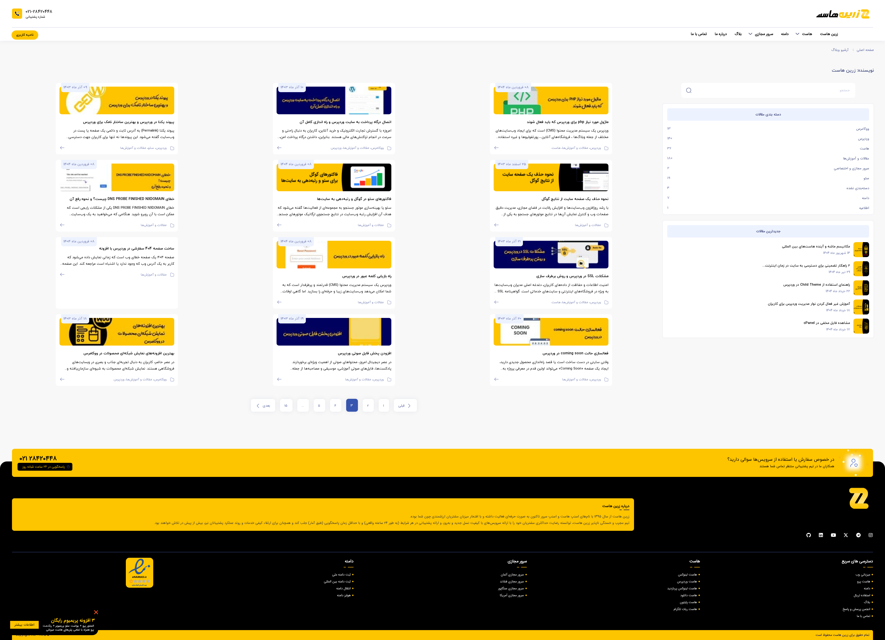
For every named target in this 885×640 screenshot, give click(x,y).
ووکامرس (862, 129)
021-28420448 (39, 11)
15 (285, 405)
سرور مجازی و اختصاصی (851, 168)
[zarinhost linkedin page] (821, 535)
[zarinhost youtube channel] (833, 535)
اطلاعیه (864, 208)
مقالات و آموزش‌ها (856, 158)
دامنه (785, 34)
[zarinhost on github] (808, 535)
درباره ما (721, 34)
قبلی (401, 405)
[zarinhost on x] (846, 535)
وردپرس (863, 138)
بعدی (266, 405)
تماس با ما (699, 34)
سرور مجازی (764, 34)
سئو (866, 178)
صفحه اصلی (865, 50)
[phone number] (17, 14)
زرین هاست (829, 34)
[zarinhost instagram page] (870, 535)
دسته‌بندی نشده (858, 188)
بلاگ (738, 34)
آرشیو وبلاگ (840, 50)
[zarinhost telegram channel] (858, 535)
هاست (807, 34)
